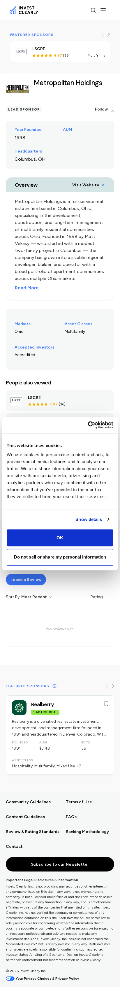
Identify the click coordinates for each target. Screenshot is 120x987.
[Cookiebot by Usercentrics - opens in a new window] (87, 425)
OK (60, 537)
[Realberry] (60, 735)
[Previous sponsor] (103, 35)
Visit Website (85, 185)
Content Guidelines (25, 816)
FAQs (71, 816)
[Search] (93, 10)
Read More (27, 287)
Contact (14, 846)
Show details (88, 519)
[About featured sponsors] (54, 686)
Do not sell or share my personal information (60, 556)
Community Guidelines (28, 801)
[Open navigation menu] (103, 10)
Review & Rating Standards (30, 831)
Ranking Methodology (87, 831)
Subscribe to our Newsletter (60, 864)
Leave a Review (25, 579)
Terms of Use (79, 801)
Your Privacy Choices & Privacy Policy (47, 979)
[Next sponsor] (108, 35)
